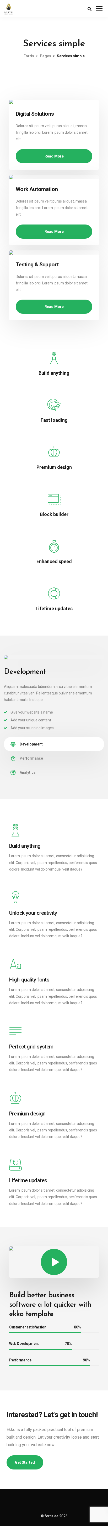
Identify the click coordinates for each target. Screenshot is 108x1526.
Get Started (25, 1462)
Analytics (28, 772)
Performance (31, 758)
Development (31, 744)
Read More (54, 156)
